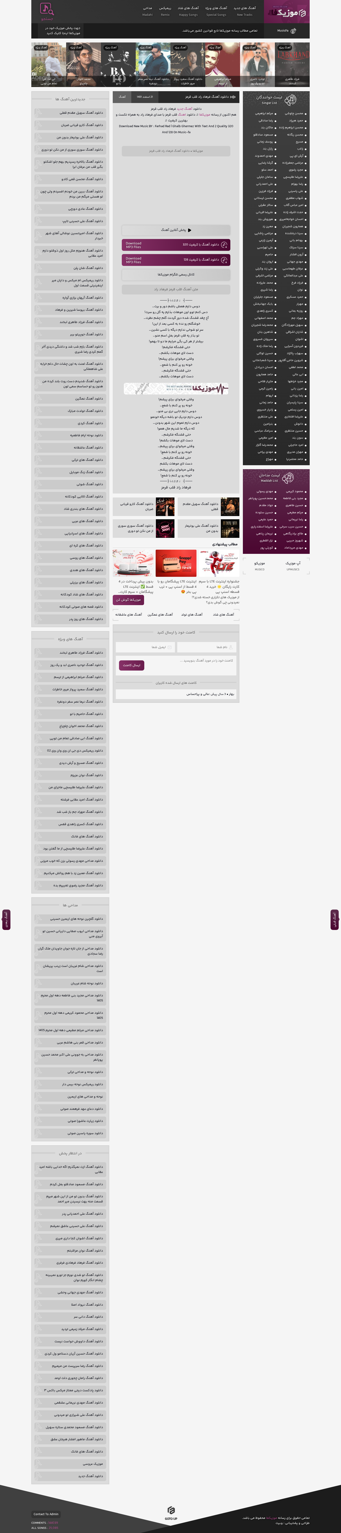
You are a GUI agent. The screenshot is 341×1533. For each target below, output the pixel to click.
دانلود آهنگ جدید (90, 1476)
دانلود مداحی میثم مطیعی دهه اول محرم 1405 (71, 1030)
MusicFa (282, 30)
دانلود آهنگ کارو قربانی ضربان (82, 125)
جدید (180, 109)
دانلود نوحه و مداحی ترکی (85, 1072)
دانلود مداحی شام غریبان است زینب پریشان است (73, 969)
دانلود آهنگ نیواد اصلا (87, 1304)
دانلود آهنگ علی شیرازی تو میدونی (78, 1415)
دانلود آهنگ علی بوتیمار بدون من (80, 137)
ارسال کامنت (131, 665)
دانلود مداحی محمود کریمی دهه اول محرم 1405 (73, 1015)
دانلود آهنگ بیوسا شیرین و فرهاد (79, 310)
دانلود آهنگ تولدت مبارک (85, 411)
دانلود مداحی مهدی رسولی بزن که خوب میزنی (71, 861)
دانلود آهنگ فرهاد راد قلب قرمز (207, 97)
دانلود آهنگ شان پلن (88, 268)
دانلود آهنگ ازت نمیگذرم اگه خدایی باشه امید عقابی (71, 1170)
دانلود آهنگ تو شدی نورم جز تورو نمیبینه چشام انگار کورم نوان (74, 1278)
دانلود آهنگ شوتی (90, 484)
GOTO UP (171, 1519)
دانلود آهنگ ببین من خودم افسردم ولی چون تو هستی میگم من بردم (71, 194)
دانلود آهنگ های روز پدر (86, 619)
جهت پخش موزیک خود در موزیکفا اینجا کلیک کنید (62, 31)
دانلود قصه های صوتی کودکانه (81, 607)
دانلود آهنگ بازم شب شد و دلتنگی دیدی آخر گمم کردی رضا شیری (72, 349)
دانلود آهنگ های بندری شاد (83, 509)
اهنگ (182, 114)
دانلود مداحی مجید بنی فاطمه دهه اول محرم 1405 (72, 998)
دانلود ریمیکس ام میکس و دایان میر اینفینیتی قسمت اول (77, 283)
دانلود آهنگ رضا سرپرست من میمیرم (77, 1366)
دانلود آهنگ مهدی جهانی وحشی (80, 1292)
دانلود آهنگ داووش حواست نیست (79, 1341)
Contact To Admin (46, 1514)
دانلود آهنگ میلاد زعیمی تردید (82, 1329)
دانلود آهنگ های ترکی (87, 460)
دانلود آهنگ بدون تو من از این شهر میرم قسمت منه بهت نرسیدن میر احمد (74, 1199)
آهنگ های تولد (192, 614)
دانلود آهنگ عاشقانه (88, 447)
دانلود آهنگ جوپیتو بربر (86, 334)
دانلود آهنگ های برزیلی (86, 582)
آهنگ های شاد (223, 614)
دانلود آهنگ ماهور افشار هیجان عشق (77, 1439)
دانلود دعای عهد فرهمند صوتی (81, 1109)
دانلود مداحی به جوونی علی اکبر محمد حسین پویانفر (72, 1057)
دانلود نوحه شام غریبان (87, 983)
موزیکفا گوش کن (128, 600)
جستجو (47, 19)
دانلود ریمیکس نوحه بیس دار (82, 1084)
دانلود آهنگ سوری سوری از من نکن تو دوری (72, 149)
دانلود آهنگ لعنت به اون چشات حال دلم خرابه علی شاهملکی (71, 366)
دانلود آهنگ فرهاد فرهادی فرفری (79, 1262)
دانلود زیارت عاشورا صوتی (85, 1121)
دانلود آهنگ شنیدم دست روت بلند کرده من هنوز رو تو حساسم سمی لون (72, 384)
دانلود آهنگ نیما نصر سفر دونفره (80, 701)
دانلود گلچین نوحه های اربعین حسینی (76, 919)
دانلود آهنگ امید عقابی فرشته (82, 799)
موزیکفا (286, 12)
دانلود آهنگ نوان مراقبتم (85, 1250)
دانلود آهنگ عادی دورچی (85, 209)
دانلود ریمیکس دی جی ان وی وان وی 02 (75, 750)
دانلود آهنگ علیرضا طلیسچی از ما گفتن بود (73, 848)
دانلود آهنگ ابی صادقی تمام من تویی (76, 738)
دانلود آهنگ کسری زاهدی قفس (80, 824)
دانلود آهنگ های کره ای (86, 545)
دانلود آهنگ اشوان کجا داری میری (79, 1238)
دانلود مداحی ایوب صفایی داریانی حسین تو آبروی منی (72, 934)
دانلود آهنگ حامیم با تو (86, 714)
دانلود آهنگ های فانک (87, 836)
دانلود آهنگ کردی (90, 423)
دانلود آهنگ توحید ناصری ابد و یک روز (76, 665)
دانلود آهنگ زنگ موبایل (86, 472)
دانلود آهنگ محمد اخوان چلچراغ (81, 726)
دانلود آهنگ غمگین (89, 398)
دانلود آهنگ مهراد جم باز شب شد (80, 812)
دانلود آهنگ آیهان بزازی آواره (82, 297)
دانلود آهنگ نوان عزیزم (87, 775)
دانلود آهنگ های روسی (86, 558)
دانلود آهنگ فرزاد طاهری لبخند (81, 322)
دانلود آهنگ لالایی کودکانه (84, 496)
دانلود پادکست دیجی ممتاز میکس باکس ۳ (73, 1390)
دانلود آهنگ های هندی (86, 570)
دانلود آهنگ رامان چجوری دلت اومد (78, 1378)
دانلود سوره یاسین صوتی (85, 1133)
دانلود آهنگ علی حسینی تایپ (82, 221)
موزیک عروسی (93, 1464)
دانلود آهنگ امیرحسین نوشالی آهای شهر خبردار (74, 236)
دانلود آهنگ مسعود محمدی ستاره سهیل (74, 1427)
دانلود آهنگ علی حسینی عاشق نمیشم (76, 1226)
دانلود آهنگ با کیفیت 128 (201, 259)
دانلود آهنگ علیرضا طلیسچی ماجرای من (75, 787)
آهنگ (122, 97)
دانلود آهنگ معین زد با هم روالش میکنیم (73, 873)
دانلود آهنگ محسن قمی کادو (82, 179)
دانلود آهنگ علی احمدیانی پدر (82, 1214)
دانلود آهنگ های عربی (87, 521)
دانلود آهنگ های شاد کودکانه (82, 594)
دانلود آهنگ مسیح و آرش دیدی (81, 763)
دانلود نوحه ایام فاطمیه (86, 435)
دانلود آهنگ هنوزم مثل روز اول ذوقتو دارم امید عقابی (72, 253)
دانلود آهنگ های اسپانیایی (83, 533)
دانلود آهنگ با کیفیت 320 (201, 244)
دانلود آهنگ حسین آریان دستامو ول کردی (74, 1353)
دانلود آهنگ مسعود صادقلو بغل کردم (76, 1184)
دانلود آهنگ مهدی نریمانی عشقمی (78, 1402)
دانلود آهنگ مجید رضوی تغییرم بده (78, 885)
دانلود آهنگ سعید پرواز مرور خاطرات (77, 689)
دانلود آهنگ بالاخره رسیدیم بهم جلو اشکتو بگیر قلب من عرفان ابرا (73, 164)
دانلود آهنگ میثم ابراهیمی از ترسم (78, 677)
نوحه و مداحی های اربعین (85, 1096)
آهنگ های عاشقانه (128, 614)
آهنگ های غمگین (160, 614)
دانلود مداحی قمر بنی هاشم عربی (80, 1042)
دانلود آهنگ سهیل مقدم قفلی (81, 113)
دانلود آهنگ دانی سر (88, 1317)
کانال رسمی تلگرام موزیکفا (176, 274)
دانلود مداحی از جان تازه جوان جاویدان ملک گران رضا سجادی (70, 951)
